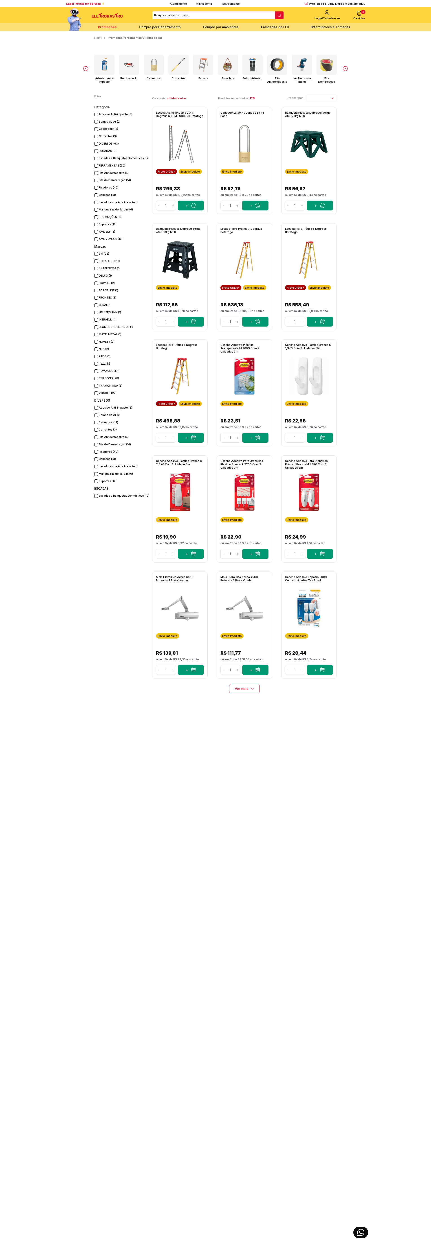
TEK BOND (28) (109, 378)
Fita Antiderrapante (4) (114, 173)
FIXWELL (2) (107, 283)
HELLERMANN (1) (110, 312)
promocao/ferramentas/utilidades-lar (135, 37)
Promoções (107, 27)
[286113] (320, 670)
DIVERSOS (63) (109, 143)
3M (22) (104, 253)
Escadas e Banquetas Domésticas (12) (124, 158)
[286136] (255, 670)
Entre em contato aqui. (350, 3)
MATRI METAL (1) (110, 334)
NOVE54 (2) (106, 341)
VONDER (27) (108, 393)
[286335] (255, 438)
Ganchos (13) (107, 195)
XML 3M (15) (107, 231)
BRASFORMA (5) (110, 268)
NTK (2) (104, 349)
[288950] (320, 205)
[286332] (320, 438)
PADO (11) (105, 356)
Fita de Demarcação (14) (115, 180)
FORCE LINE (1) (108, 290)
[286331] (191, 554)
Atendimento (178, 3)
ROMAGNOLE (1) (109, 370)
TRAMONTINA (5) (110, 385)
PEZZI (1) (104, 363)
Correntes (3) (108, 136)
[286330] (255, 554)
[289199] (255, 205)
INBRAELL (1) (107, 319)
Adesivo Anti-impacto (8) (115, 114)
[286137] (191, 670)
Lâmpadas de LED (275, 27)
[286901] (191, 438)
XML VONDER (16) (111, 238)
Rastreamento (230, 3)
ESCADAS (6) (107, 151)
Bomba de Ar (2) (110, 121)
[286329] (320, 554)
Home (98, 37)
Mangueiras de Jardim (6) (116, 209)
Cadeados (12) (108, 128)
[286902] (320, 322)
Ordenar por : (295, 98)
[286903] (255, 322)
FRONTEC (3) (107, 297)
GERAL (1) (105, 305)
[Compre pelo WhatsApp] (360, 1232)
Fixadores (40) (108, 187)
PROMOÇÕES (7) (110, 217)
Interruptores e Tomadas (330, 27)
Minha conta (204, 3)
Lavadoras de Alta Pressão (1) (119, 202)
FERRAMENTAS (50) (112, 165)
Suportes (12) (108, 224)
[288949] (191, 322)
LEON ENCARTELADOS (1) (116, 327)
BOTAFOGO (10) (109, 261)
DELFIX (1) (105, 275)
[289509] (191, 205)
